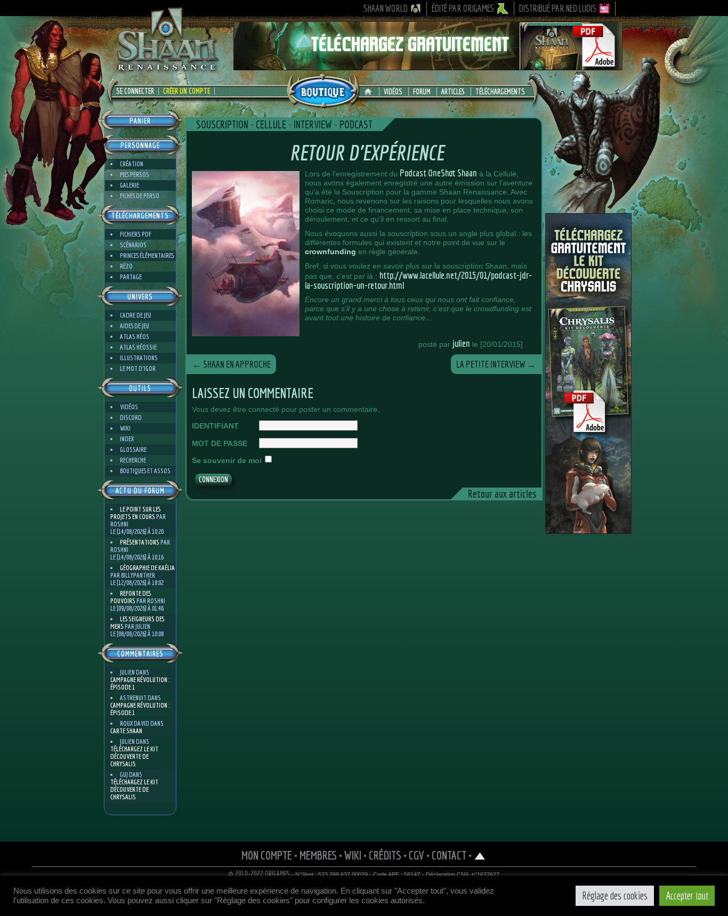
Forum (422, 91)
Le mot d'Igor (138, 368)
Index (127, 439)
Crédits (385, 855)
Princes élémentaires (147, 256)
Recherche (133, 460)
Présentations (139, 542)
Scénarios (133, 245)
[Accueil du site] (370, 91)
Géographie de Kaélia (147, 568)
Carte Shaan (126, 731)
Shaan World (385, 8)
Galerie (129, 185)
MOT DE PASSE (219, 443)
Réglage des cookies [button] (615, 895)
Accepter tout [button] (687, 895)
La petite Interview (496, 364)
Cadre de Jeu (135, 315)
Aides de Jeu (134, 326)
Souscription (222, 124)
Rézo (126, 266)
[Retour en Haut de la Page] (480, 855)
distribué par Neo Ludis (557, 8)
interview (313, 124)
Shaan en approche (231, 364)
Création (131, 164)
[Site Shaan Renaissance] (167, 70)
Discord (131, 417)
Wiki (125, 428)
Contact (449, 855)
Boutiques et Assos (145, 471)
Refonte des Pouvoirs (130, 597)
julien (461, 343)
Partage (131, 277)
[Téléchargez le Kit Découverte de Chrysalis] (588, 529)
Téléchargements (500, 91)
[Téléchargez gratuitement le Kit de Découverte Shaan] (428, 65)
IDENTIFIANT (215, 425)
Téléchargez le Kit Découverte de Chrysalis (134, 756)
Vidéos (393, 91)
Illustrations (139, 358)
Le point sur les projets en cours (135, 513)
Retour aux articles (502, 494)
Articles (453, 91)
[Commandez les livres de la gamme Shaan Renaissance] (323, 90)
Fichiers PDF (135, 234)
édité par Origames (463, 8)
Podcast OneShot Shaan (438, 173)
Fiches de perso (139, 196)
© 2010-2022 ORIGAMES (259, 874)
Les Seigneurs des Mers (137, 622)
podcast (356, 124)
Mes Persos (134, 175)
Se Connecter (135, 91)
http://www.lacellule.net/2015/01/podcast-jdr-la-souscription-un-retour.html (418, 280)
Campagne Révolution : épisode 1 (139, 683)
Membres (318, 855)
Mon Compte (266, 855)
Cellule (271, 124)
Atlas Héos (134, 337)
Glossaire (133, 449)
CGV (416, 855)
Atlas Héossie (138, 347)
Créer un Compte (186, 91)
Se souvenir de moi (227, 460)
